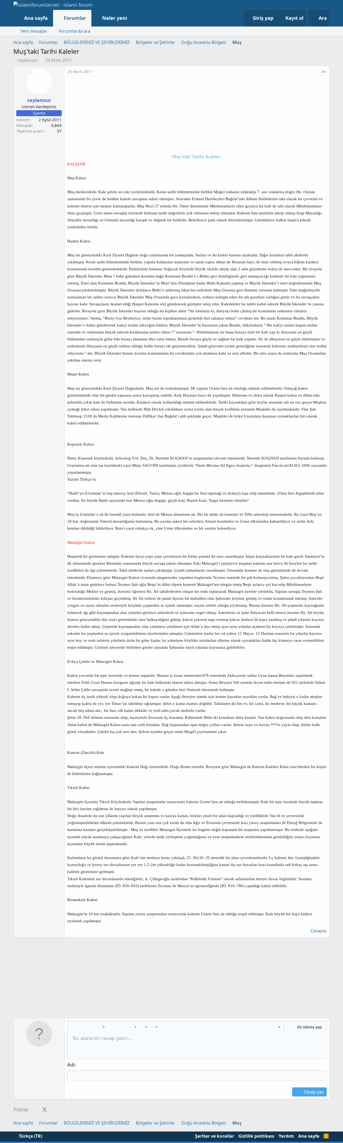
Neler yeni (114, 18)
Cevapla (318, 931)
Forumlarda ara (74, 31)
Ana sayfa (36, 18)
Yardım (286, 1136)
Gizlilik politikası (256, 1136)
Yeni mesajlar (34, 31)
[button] (132, 18)
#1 (324, 71)
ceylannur (28, 60)
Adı (71, 1064)
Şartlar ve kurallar (214, 1136)
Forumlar (75, 18)
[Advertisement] (197, 115)
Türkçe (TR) (30, 1136)
